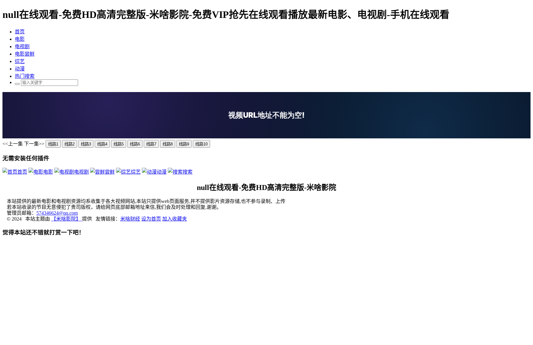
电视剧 (22, 46)
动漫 (20, 68)
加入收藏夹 (174, 218)
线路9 (184, 144)
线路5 (119, 144)
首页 (20, 31)
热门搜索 (25, 76)
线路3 (86, 144)
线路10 (201, 144)
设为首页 (151, 218)
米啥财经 (130, 218)
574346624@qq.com (57, 213)
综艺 (20, 61)
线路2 (69, 144)
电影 (20, 39)
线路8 (168, 144)
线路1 (53, 144)
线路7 (151, 144)
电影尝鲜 (25, 54)
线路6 (135, 144)
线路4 (102, 144)
